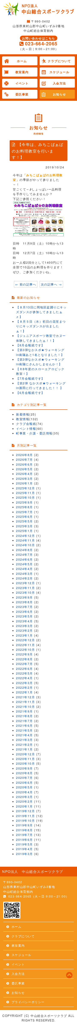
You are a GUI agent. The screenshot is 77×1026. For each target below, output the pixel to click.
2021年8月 (24, 716)
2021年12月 (25, 697)
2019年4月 (24, 849)
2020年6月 (24, 782)
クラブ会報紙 (26, 423)
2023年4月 (24, 621)
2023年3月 (24, 626)
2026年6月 (24, 464)
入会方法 (59, 83)
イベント (22, 83)
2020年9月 (24, 768)
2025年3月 (24, 526)
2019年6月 (24, 839)
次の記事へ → (51, 284)
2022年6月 (24, 668)
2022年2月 (24, 687)
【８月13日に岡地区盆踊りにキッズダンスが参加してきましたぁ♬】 (41, 312)
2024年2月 (24, 578)
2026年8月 (24, 455)
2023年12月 (25, 583)
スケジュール (59, 72)
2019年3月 (24, 854)
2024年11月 (25, 540)
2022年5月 (24, 673)
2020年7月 (24, 777)
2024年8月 (24, 550)
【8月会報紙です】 (30, 345)
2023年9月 (24, 597)
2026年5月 (24, 469)
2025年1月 (24, 531)
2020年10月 (25, 763)
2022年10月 (25, 649)
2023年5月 (24, 616)
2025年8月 (24, 507)
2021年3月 (24, 740)
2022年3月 (24, 683)
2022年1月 (24, 692)
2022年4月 (24, 678)
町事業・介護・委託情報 (34, 433)
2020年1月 (24, 806)
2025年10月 (25, 497)
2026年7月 (24, 459)
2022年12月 (25, 640)
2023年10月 (25, 592)
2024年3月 (24, 573)
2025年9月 (24, 502)
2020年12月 (25, 754)
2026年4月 (24, 474)
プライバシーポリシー (28, 1002)
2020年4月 (24, 792)
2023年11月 (25, 588)
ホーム (22, 61)
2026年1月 (24, 483)
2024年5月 (24, 564)
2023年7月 (24, 607)
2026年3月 (24, 478)
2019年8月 (24, 830)
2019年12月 (25, 811)
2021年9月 (24, 711)
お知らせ (59, 94)
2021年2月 (24, 744)
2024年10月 (25, 545)
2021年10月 (25, 706)
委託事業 (22, 94)
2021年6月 (24, 725)
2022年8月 (24, 659)
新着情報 (22, 414)
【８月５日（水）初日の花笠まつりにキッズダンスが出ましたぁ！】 (41, 326)
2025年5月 (24, 521)
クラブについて (59, 61)
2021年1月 (24, 749)
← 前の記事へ (25, 284)
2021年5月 (24, 730)
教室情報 (22, 419)
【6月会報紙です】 (30, 393)
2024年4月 (24, 569)
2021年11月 (25, 702)
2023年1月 (24, 635)
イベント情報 (26, 428)
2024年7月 (24, 554)
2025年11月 (25, 493)
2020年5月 (24, 787)
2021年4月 (24, 735)
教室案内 (22, 72)
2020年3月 (24, 797)
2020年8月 (24, 773)
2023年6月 (24, 611)
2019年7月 (24, 835)
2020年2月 (24, 801)
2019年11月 (25, 816)
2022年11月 (25, 645)
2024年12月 (25, 535)
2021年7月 (24, 721)
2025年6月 (24, 516)
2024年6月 (24, 559)
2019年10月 (25, 820)
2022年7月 (24, 664)
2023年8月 (24, 602)
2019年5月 (24, 844)
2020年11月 (25, 759)
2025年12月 (25, 488)
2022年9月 (24, 654)
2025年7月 (24, 512)
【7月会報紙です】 (30, 378)
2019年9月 (24, 825)
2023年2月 (24, 630)
